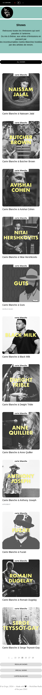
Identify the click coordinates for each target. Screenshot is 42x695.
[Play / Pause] (18, 2)
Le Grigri (7, 2)
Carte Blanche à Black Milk (16, 356)
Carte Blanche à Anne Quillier (17, 452)
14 (19, 658)
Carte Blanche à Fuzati (14, 552)
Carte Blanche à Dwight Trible (17, 404)
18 (33, 658)
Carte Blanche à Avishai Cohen (18, 209)
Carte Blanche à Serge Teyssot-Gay (21, 647)
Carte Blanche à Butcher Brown (18, 161)
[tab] (21, 62)
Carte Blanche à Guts (13, 305)
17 (29, 658)
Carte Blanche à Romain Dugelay (19, 600)
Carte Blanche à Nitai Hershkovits (19, 257)
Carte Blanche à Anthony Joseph (19, 500)
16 (26, 658)
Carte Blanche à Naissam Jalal (18, 113)
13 (15, 658)
